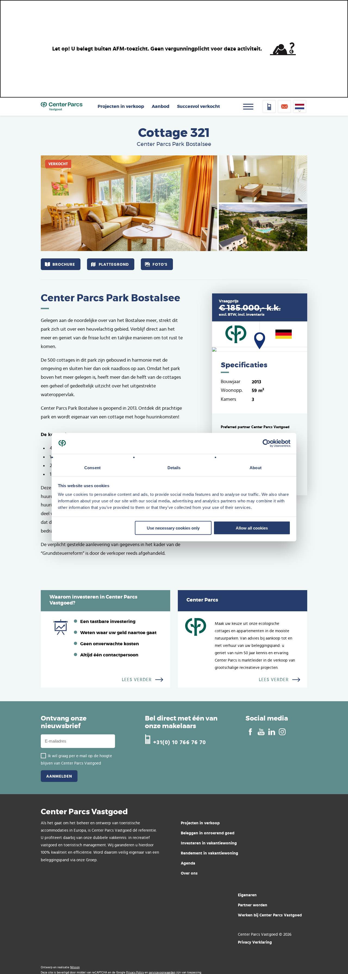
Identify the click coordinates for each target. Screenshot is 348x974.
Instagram (282, 731)
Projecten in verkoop (121, 106)
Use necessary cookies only (173, 527)
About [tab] (256, 467)
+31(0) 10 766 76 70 (179, 741)
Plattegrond (114, 264)
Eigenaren (247, 895)
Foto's (160, 264)
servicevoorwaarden (162, 972)
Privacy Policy (135, 972)
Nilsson (75, 967)
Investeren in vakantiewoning (209, 843)
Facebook (250, 731)
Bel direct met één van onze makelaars (181, 722)
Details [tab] (174, 467)
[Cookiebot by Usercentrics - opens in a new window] (266, 443)
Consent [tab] (92, 467)
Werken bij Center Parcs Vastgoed (270, 915)
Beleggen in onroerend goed (207, 833)
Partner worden (252, 905)
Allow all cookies (252, 527)
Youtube (261, 731)
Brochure (63, 264)
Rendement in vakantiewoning (209, 853)
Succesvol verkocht (198, 106)
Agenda (188, 863)
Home (61, 106)
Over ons (189, 873)
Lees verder (137, 680)
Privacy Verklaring (255, 942)
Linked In (271, 731)
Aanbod (160, 106)
